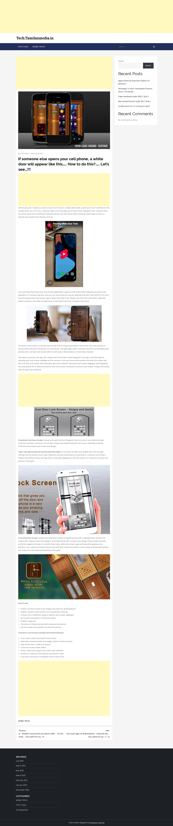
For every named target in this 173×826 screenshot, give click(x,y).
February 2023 (21, 780)
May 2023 (20, 770)
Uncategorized (22, 810)
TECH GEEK (24, 154)
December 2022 (22, 790)
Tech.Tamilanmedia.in (35, 38)
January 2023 (21, 785)
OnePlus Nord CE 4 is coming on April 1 (134, 106)
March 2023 (20, 775)
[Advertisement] (70, 16)
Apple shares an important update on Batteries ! (134, 82)
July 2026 (20, 761)
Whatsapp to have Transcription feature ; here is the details (135, 90)
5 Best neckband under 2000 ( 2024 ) (133, 96)
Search (121, 61)
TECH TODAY (23, 47)
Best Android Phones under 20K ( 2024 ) (134, 101)
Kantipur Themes (97, 823)
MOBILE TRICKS (39, 47)
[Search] (154, 46)
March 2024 (21, 766)
